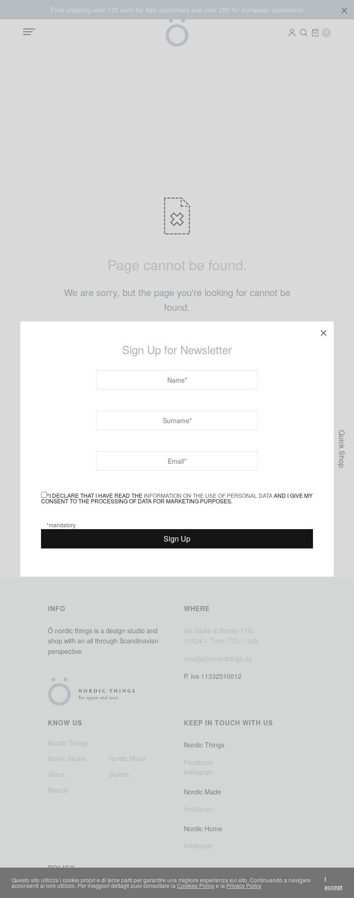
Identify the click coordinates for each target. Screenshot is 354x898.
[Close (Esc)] (323, 331)
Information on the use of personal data (208, 495)
